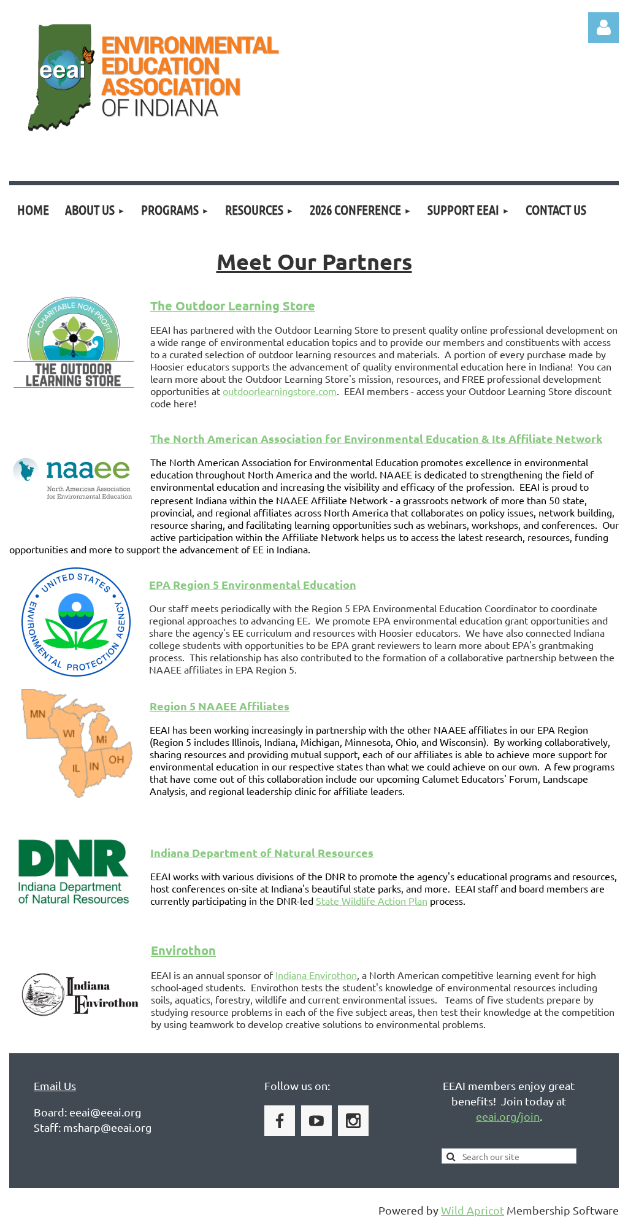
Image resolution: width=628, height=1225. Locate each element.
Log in (603, 27)
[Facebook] (279, 1120)
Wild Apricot (472, 1210)
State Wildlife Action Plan (371, 900)
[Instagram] (353, 1120)
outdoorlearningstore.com (280, 391)
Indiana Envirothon (316, 975)
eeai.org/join (508, 1116)
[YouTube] (316, 1120)
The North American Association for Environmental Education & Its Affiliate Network (376, 438)
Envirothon (183, 950)
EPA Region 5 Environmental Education (252, 584)
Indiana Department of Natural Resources (261, 852)
